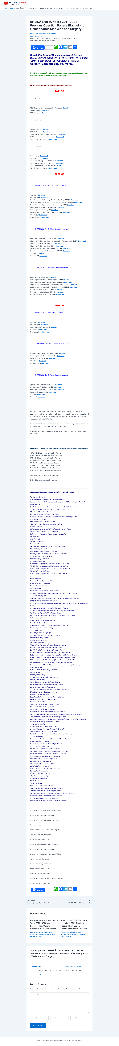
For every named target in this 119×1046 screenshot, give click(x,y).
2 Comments (34, 932)
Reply (39, 974)
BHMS (41, 932)
